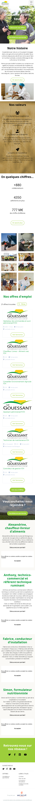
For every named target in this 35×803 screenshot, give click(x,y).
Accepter (17, 561)
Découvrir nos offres (17, 27)
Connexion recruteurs (22, 781)
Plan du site (22, 778)
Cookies (21, 776)
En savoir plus (18, 80)
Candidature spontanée (17, 37)
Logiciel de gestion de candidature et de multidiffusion (17, 800)
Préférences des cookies (23, 784)
